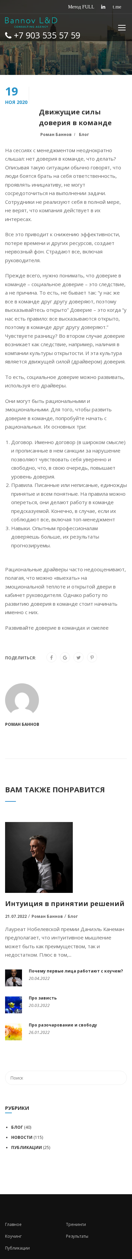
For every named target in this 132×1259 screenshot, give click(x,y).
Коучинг (13, 1236)
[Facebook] (51, 657)
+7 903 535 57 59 (46, 35)
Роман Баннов (56, 134)
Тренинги (76, 1224)
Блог (84, 134)
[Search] (118, 1078)
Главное (13, 1224)
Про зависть (43, 998)
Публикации (26, 1147)
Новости (21, 1137)
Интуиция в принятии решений (65, 903)
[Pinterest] (92, 657)
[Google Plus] (65, 657)
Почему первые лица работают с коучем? (76, 971)
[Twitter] (78, 657)
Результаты (77, 1236)
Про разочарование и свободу (63, 1025)
